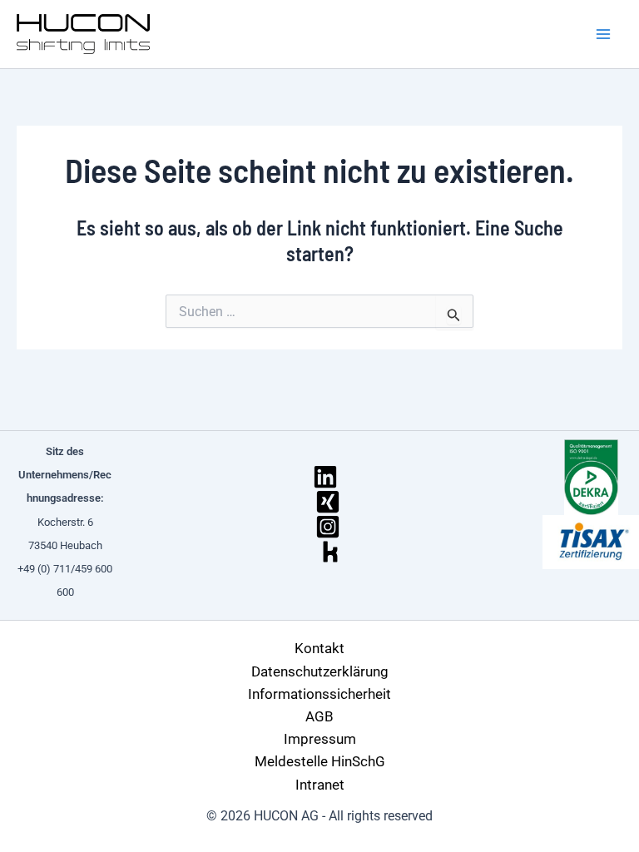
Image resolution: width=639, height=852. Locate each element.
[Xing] (327, 501)
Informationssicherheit (319, 694)
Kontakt (319, 648)
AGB (319, 716)
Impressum (320, 739)
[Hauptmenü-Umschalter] (604, 34)
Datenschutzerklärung (320, 671)
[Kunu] (330, 551)
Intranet (319, 784)
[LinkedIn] (325, 476)
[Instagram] (327, 526)
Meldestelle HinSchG (320, 761)
